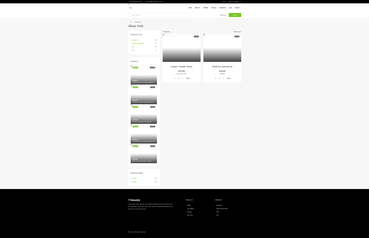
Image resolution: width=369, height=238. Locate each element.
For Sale (213, 8)
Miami (189, 205)
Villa (133, 47)
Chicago (189, 212)
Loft (133, 50)
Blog (230, 8)
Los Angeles (190, 208)
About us (197, 8)
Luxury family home (181, 66)
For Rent (205, 8)
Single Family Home (138, 43)
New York (190, 215)
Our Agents (222, 8)
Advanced (223, 15)
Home (190, 8)
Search (235, 15)
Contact (237, 8)
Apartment (135, 40)
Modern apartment (222, 66)
